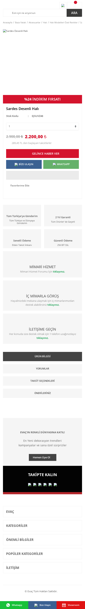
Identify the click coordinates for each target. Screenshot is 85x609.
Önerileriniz (42, 393)
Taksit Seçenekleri (42, 381)
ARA (74, 13)
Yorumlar (42, 368)
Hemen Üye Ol (41, 457)
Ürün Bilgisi (43, 356)
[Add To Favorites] (42, 185)
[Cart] (78, 5)
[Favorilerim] (62, 5)
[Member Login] (70, 5)
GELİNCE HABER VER (45, 153)
